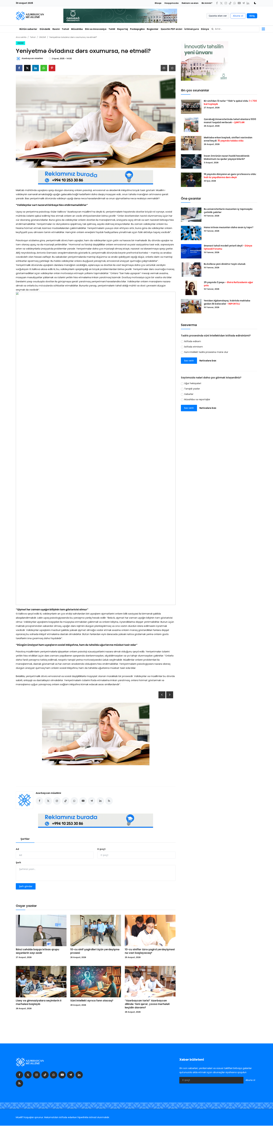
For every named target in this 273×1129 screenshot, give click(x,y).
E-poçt (101, 849)
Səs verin (189, 360)
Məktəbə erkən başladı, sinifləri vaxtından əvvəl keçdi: (228, 139)
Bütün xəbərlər (28, 29)
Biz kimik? (207, 3)
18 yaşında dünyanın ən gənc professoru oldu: (230, 176)
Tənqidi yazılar (192, 388)
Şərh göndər (25, 886)
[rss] (19, 1083)
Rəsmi (56, 29)
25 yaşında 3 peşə (228, 284)
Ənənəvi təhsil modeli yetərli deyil (228, 247)
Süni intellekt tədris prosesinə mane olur (206, 352)
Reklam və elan (190, 3)
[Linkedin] (247, 3)
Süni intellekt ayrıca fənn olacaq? (91, 1000)
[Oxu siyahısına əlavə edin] (172, 68)
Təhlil (112, 29)
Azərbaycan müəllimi (48, 793)
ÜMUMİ (42, 37)
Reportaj (122, 29)
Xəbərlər (188, 394)
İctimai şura (191, 29)
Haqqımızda (171, 3)
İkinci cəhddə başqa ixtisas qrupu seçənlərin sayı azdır (37, 951)
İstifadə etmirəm (193, 346)
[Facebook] (216, 3)
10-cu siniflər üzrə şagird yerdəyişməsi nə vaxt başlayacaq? (150, 951)
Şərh (18, 862)
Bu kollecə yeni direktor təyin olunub (225, 264)
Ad (17, 849)
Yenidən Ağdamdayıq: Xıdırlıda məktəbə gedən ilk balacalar (227, 302)
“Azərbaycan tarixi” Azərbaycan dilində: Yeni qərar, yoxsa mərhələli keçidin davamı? (147, 1004)
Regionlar (152, 29)
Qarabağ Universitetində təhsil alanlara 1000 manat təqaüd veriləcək (230, 121)
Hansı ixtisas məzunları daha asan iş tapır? (228, 227)
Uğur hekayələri (192, 383)
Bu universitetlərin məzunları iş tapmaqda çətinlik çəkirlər (228, 210)
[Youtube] (239, 3)
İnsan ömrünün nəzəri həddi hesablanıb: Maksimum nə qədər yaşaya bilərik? (227, 157)
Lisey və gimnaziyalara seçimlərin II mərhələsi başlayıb (38, 1002)
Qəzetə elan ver (218, 15)
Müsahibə (77, 29)
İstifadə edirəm (192, 341)
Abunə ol (238, 15)
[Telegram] (243, 3)
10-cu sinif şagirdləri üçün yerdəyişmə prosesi (94, 951)
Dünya (205, 29)
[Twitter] (221, 3)
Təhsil (65, 29)
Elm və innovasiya (95, 29)
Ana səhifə (21, 37)
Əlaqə (158, 3)
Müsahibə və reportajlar (197, 399)
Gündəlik (44, 29)
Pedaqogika (137, 29)
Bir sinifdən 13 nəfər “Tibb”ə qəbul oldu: (230, 102)
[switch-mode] (254, 3)
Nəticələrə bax (207, 360)
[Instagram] (225, 3)
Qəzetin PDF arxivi (171, 29)
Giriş (252, 15)
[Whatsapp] (234, 3)
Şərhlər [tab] (25, 839)
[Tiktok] (230, 3)
